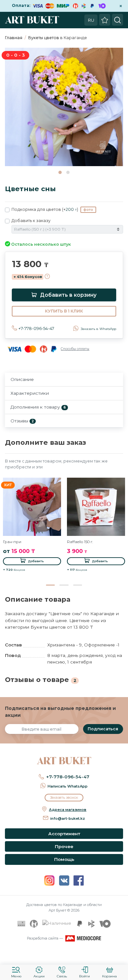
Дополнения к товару (38, 407)
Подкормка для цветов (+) (52, 209)
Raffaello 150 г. (80, 542)
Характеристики (30, 393)
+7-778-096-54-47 (36, 328)
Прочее (64, 846)
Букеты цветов (43, 37)
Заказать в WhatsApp (98, 329)
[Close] (120, 955)
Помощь (64, 859)
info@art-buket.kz (67, 818)
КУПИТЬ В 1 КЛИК (64, 311)
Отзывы (22, 420)
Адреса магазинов (67, 809)
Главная (13, 37)
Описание (22, 379)
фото (88, 210)
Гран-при (12, 542)
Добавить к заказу (31, 220)
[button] (60, 172)
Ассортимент (64, 833)
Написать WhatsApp (68, 786)
